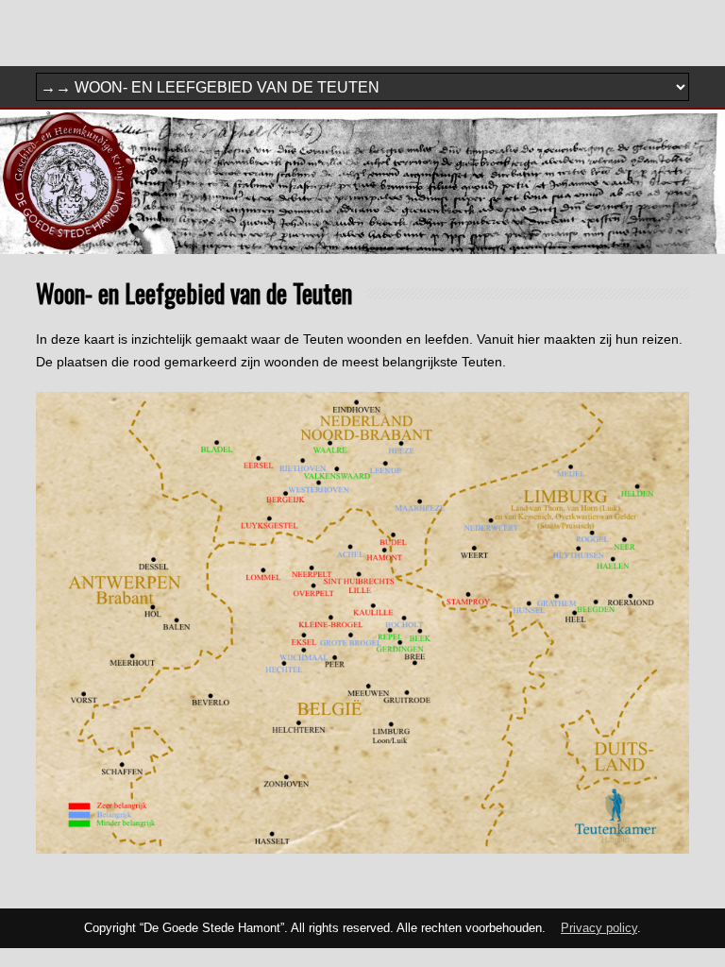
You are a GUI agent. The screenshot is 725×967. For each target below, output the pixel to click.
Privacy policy (599, 928)
